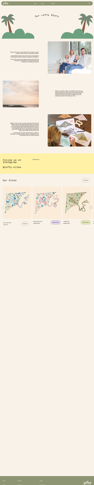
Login (85, 24)
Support (53, 3)
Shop (35, 3)
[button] (91, 207)
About (42, 3)
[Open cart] (89, 3)
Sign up (85, 50)
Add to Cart (56, 222)
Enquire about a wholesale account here (70, 25)
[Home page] (6, 4)
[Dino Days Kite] (17, 202)
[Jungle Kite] (77, 202)
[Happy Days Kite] (47, 202)
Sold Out (25, 223)
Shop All (86, 180)
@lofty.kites (12, 167)
